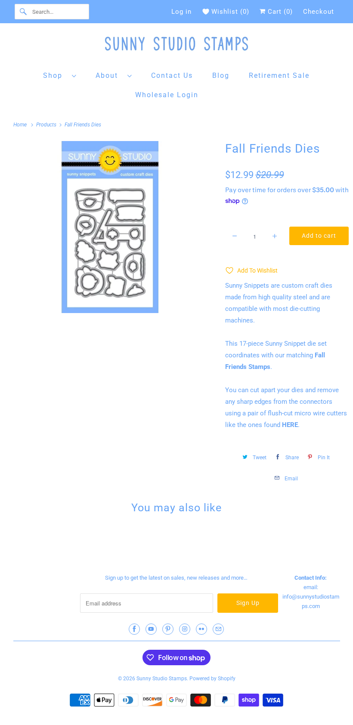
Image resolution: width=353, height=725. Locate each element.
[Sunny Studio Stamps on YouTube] (151, 629)
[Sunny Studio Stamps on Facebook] (134, 629)
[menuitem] (59, 75)
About (109, 75)
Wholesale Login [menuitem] (166, 95)
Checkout (318, 11)
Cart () (279, 11)
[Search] (23, 11)
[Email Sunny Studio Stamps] (218, 629)
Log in (181, 11)
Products (47, 125)
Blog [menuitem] (220, 75)
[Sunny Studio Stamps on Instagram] (184, 629)
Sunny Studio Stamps (161, 679)
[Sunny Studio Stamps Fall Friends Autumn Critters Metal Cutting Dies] (110, 227)
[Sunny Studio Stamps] (176, 45)
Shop (55, 75)
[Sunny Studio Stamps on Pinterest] (167, 629)
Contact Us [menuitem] (172, 75)
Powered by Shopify (212, 679)
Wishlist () (230, 11)
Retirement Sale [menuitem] (279, 75)
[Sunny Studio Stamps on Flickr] (201, 629)
